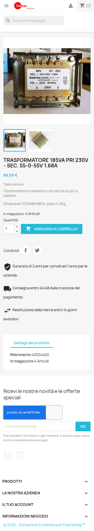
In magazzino (22, 361)
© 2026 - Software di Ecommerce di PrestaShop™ (44, 525)
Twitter (20, 455)
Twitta (37, 250)
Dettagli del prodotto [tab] (32, 343)
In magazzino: (14, 214)
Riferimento (20, 354)
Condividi (25, 250)
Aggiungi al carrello (52, 228)
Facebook (7, 455)
